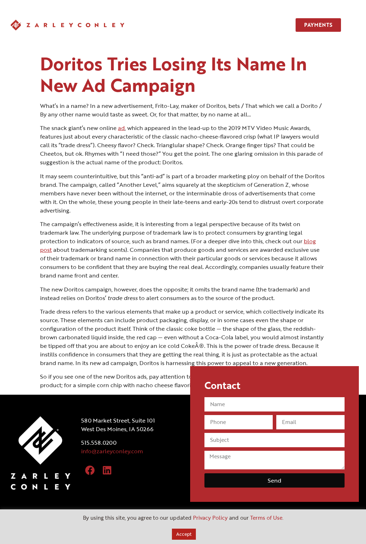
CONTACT (268, 25)
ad (121, 128)
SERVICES (211, 25)
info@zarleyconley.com (112, 451)
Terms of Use (266, 517)
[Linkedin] (107, 470)
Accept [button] (184, 534)
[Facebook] (90, 470)
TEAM (239, 25)
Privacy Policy (210, 517)
